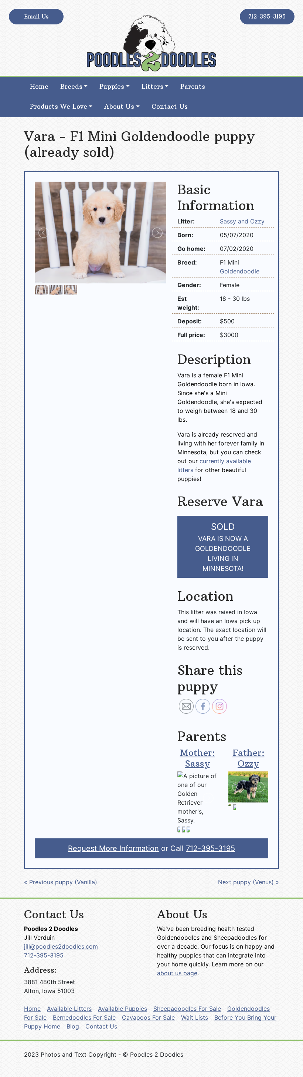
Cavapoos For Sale (148, 1017)
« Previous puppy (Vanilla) (60, 882)
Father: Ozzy (248, 758)
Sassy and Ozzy (242, 221)
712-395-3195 (267, 16)
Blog (73, 1026)
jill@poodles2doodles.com (61, 946)
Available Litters (69, 1008)
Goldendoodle (239, 271)
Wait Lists (194, 1017)
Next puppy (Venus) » (248, 882)
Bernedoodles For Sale (84, 1017)
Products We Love (58, 106)
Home (39, 87)
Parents (192, 87)
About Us (119, 106)
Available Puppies (122, 1008)
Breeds (71, 87)
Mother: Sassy (197, 758)
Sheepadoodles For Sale (187, 1008)
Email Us (36, 16)
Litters (152, 87)
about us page (177, 973)
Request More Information (113, 848)
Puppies (111, 87)
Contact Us (170, 106)
